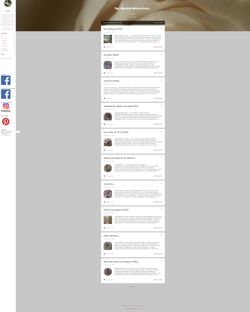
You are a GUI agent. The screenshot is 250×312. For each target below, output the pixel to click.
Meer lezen (158, 47)
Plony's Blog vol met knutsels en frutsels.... (133, 8)
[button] (161, 28)
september (4, 45)
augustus (4, 48)
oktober (4, 43)
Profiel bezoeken (8, 28)
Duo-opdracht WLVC (113, 29)
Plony (8, 11)
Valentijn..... (109, 183)
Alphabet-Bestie (111, 54)
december (4, 38)
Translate (7, 135)
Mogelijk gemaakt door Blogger (133, 306)
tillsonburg (138, 308)
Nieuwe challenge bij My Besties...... (120, 158)
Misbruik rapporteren (6, 58)
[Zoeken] (164, 4)
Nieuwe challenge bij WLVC (116, 209)
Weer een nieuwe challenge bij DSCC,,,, (121, 261)
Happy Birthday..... (112, 235)
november (4, 41)
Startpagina (133, 17)
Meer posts (133, 286)
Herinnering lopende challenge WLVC (121, 106)
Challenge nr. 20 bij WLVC (116, 132)
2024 (2, 36)
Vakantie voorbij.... (112, 80)
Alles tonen (158, 23)
